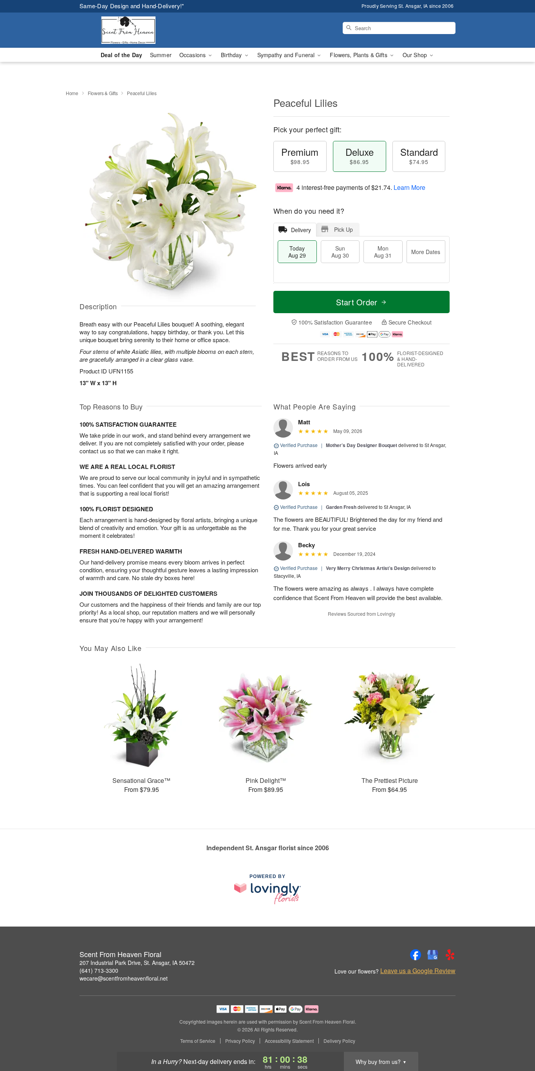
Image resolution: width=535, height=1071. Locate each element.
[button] (514, 1038)
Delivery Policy (339, 1041)
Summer (161, 55)
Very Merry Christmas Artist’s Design (368, 568)
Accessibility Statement (289, 1041)
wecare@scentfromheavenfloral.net (124, 978)
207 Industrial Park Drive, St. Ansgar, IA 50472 (137, 962)
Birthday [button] (232, 55)
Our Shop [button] (415, 55)
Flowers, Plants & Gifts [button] (359, 55)
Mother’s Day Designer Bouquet (361, 445)
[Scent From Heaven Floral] (136, 30)
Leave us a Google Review (417, 970)
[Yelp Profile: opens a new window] (450, 954)
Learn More (409, 187)
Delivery (301, 230)
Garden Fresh (341, 506)
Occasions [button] (193, 55)
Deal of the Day (121, 55)
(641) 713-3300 (99, 970)
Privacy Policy (240, 1041)
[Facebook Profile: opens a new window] (415, 954)
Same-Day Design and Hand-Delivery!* (132, 6)
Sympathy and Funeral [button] (286, 55)
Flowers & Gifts (103, 93)
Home (72, 93)
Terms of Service (197, 1041)
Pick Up (343, 229)
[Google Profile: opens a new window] (432, 954)
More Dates (425, 252)
